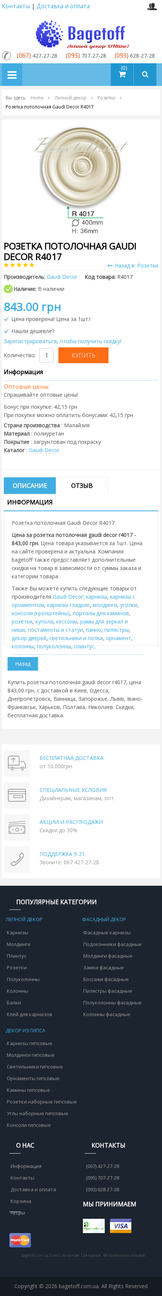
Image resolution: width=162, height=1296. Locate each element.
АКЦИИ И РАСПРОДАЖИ (71, 821)
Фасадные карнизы (107, 932)
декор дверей (29, 638)
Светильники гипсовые (35, 1066)
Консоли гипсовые (29, 1125)
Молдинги (19, 944)
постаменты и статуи (55, 629)
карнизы (96, 596)
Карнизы (17, 932)
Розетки (17, 967)
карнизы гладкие (68, 604)
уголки (128, 604)
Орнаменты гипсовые (33, 1078)
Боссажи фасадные (106, 979)
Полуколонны (23, 979)
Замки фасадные (103, 967)
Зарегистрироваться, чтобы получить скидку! (62, 341)
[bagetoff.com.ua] (81, 33)
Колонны (17, 990)
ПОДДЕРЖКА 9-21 (62, 853)
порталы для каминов (101, 613)
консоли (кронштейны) (41, 613)
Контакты (16, 6)
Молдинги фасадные (108, 955)
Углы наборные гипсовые (37, 1113)
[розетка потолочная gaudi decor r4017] (81, 178)
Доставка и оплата (63, 6)
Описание (30, 485)
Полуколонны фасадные (112, 1002)
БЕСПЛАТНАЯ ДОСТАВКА (72, 757)
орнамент (118, 638)
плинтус (84, 646)
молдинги (105, 604)
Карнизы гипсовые (29, 1043)
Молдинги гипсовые (31, 1054)
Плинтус (16, 955)
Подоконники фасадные (112, 944)
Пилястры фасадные (107, 990)
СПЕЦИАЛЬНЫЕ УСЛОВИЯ (73, 789)
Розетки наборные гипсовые (42, 1101)
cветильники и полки (76, 638)
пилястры (116, 629)
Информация (30, 502)
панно (93, 629)
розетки (22, 621)
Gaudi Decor (44, 450)
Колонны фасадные (106, 1014)
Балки (14, 1002)
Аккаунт (152, 6)
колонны (23, 646)
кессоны (66, 621)
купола (44, 621)
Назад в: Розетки (136, 265)
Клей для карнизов (29, 1014)
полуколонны (54, 646)
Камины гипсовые (28, 1090)
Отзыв (82, 485)
